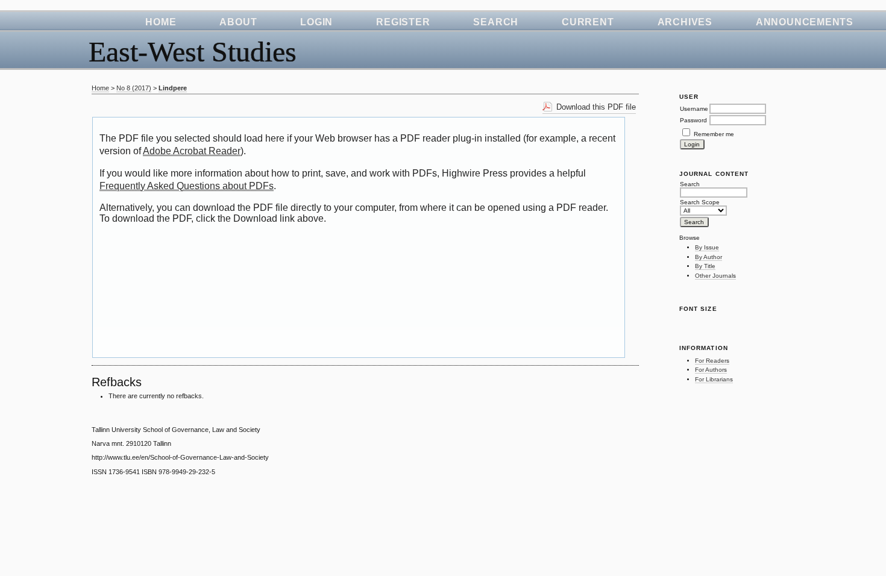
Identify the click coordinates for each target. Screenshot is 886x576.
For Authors (711, 369)
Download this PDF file (596, 106)
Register (403, 22)
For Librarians (714, 379)
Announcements (804, 22)
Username (694, 108)
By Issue (707, 247)
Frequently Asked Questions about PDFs (186, 186)
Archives (685, 22)
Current (588, 22)
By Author (708, 257)
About (238, 22)
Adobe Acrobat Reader (191, 151)
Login (316, 22)
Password (693, 120)
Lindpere (173, 88)
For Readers (712, 360)
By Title (705, 266)
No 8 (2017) (133, 88)
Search (495, 22)
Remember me (714, 134)
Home (160, 22)
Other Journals (715, 275)
